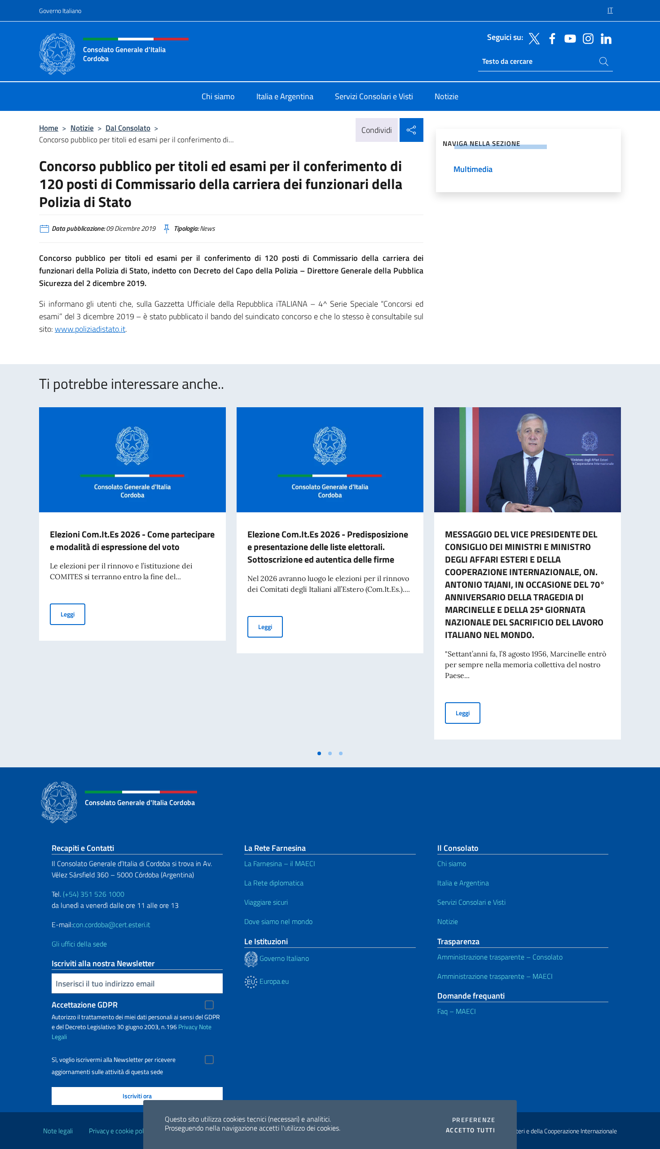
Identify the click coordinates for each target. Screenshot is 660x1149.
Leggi (73, 614)
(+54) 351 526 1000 (93, 894)
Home (48, 127)
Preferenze (473, 1120)
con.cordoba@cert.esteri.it (111, 924)
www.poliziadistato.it (90, 329)
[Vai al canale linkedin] (604, 37)
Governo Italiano (60, 10)
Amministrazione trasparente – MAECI (495, 976)
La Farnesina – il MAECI (279, 863)
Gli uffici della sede (79, 943)
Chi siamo (451, 863)
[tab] (319, 753)
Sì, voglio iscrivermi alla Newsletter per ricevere (114, 1060)
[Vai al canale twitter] (532, 37)
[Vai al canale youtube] (568, 37)
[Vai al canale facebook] (550, 37)
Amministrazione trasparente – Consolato (500, 956)
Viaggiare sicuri (266, 902)
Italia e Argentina (463, 882)
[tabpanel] (132, 576)
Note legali (58, 1131)
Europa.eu (273, 981)
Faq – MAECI (456, 1011)
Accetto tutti (470, 1130)
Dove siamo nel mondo (278, 921)
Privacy (188, 1026)
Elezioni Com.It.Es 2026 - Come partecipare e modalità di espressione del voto (132, 540)
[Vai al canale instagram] (586, 37)
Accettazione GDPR (85, 1005)
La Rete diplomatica (274, 882)
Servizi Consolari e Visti (471, 902)
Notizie (82, 127)
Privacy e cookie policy (120, 1131)
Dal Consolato (128, 127)
